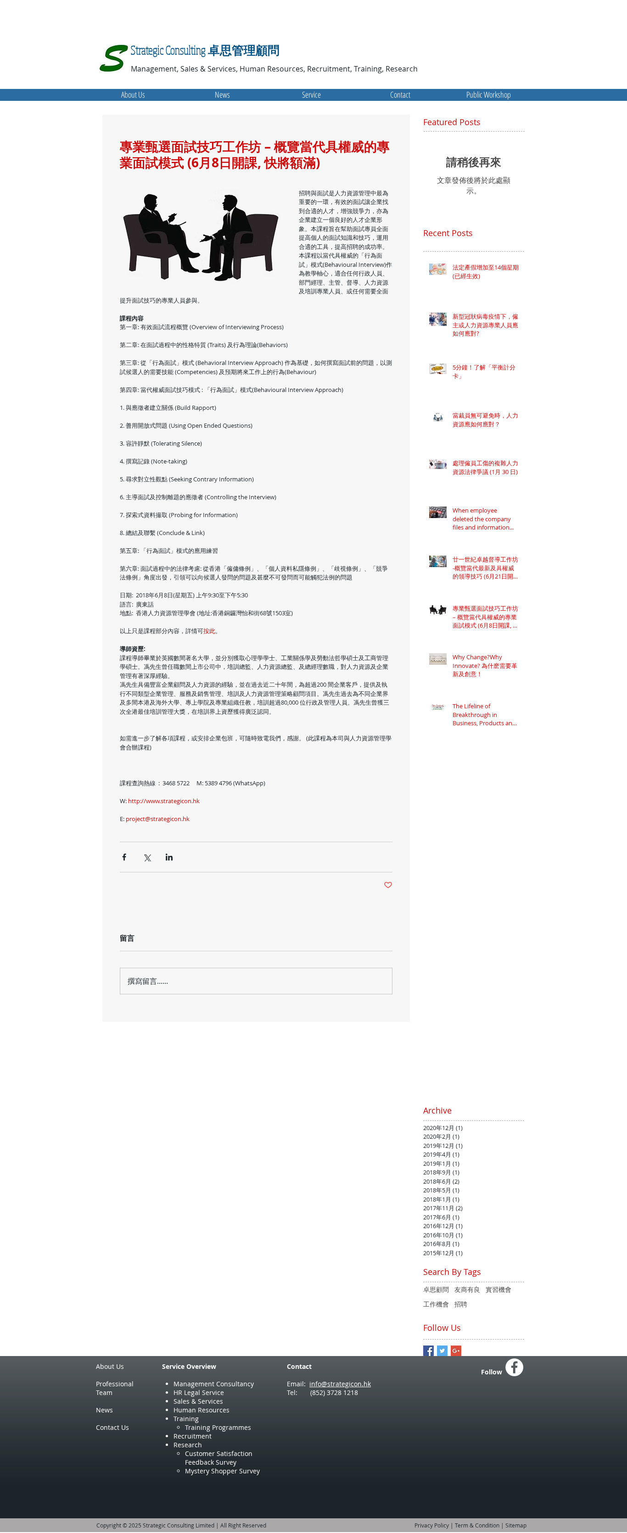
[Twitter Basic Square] (442, 1351)
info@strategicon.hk (340, 1383)
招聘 (460, 1304)
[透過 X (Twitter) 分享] (146, 857)
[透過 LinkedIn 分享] (169, 857)
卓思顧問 (436, 1289)
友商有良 (467, 1289)
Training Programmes (218, 1427)
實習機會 (498, 1289)
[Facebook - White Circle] (514, 1367)
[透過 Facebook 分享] (124, 857)
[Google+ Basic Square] (456, 1351)
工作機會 (436, 1304)
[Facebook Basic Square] (428, 1351)
